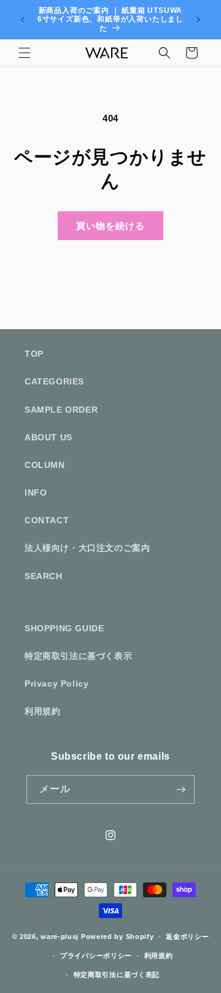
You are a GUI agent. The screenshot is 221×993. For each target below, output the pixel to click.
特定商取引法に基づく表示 (78, 656)
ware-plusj (60, 936)
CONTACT (47, 520)
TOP (34, 354)
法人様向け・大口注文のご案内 (87, 548)
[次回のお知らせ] (198, 19)
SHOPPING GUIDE (64, 628)
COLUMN (45, 465)
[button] (24, 52)
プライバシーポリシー (96, 955)
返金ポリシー (187, 936)
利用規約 (42, 711)
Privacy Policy (56, 683)
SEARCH (44, 576)
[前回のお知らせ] (22, 19)
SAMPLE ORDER (61, 410)
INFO (36, 492)
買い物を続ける (110, 225)
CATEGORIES (54, 381)
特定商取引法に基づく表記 (117, 974)
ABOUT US (48, 437)
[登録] (180, 789)
